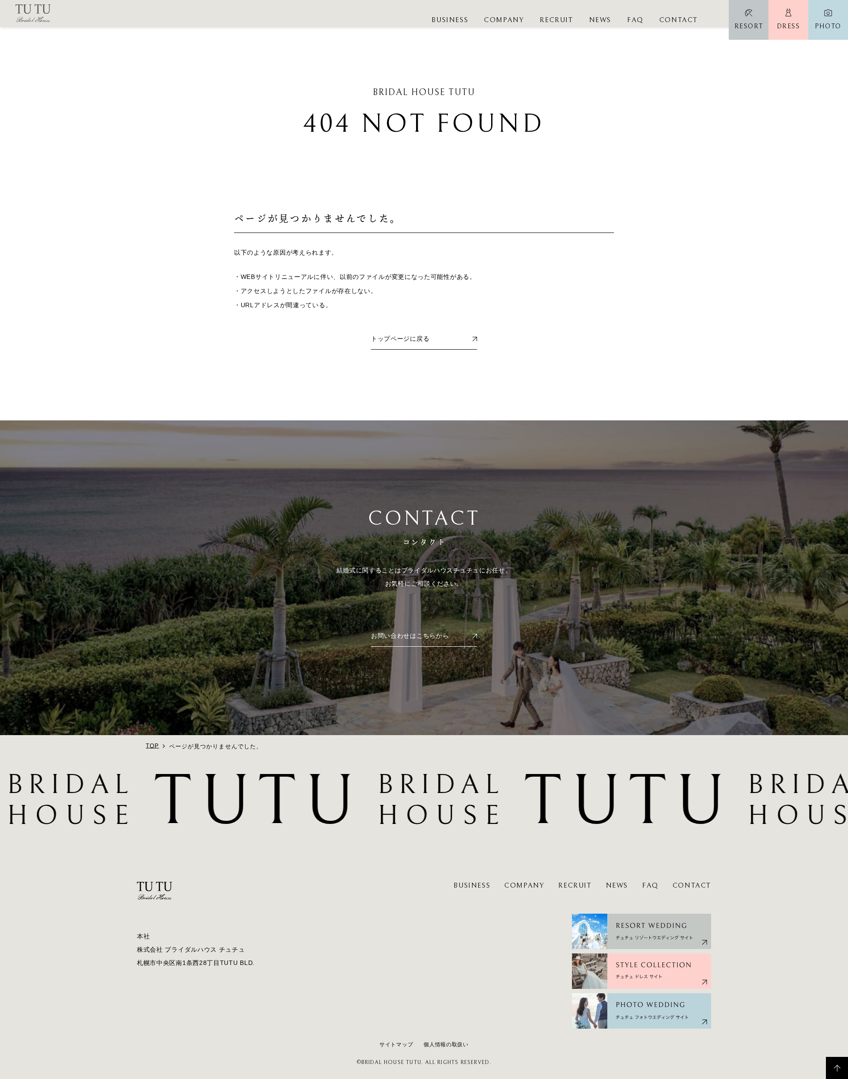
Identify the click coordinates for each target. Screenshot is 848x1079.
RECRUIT (556, 20)
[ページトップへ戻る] (837, 1068)
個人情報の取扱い (446, 1044)
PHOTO (828, 26)
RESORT (748, 26)
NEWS (600, 20)
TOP (152, 746)
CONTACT (678, 20)
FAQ (635, 20)
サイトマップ (396, 1044)
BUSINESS (450, 20)
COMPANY (504, 20)
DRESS (788, 26)
